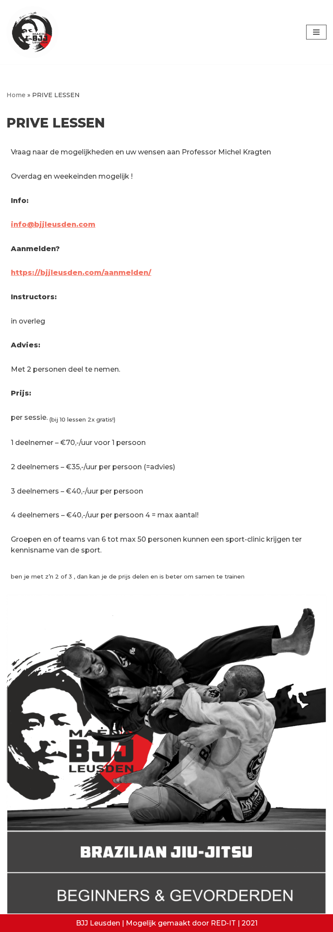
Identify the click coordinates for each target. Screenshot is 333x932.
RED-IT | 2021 (234, 923)
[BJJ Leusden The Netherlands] (33, 32)
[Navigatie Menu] (316, 32)
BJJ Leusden (98, 923)
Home (16, 95)
